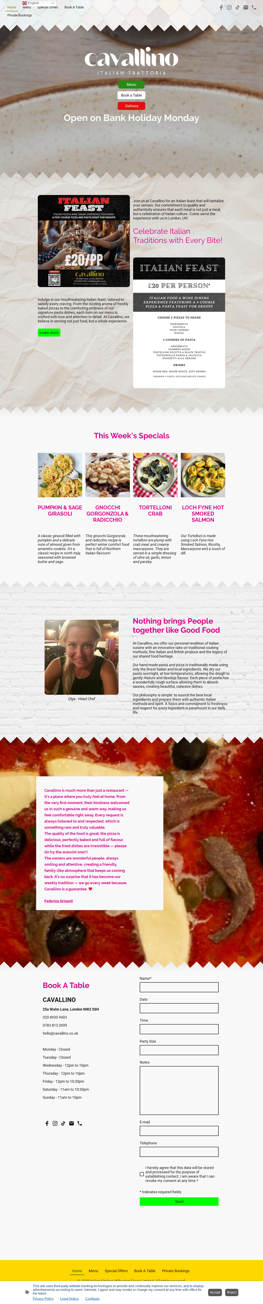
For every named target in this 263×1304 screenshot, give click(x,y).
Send (179, 1201)
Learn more (49, 332)
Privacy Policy (43, 1299)
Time (144, 1020)
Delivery (131, 106)
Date (144, 999)
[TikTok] (237, 7)
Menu (131, 84)
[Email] (245, 7)
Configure (92, 1299)
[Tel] (253, 7)
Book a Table (131, 95)
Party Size (148, 1041)
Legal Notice (69, 1299)
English (33, 3)
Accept (215, 1292)
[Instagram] (229, 7)
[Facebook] (221, 7)
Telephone (148, 1143)
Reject (231, 1292)
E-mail (145, 1122)
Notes (145, 1062)
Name (145, 978)
